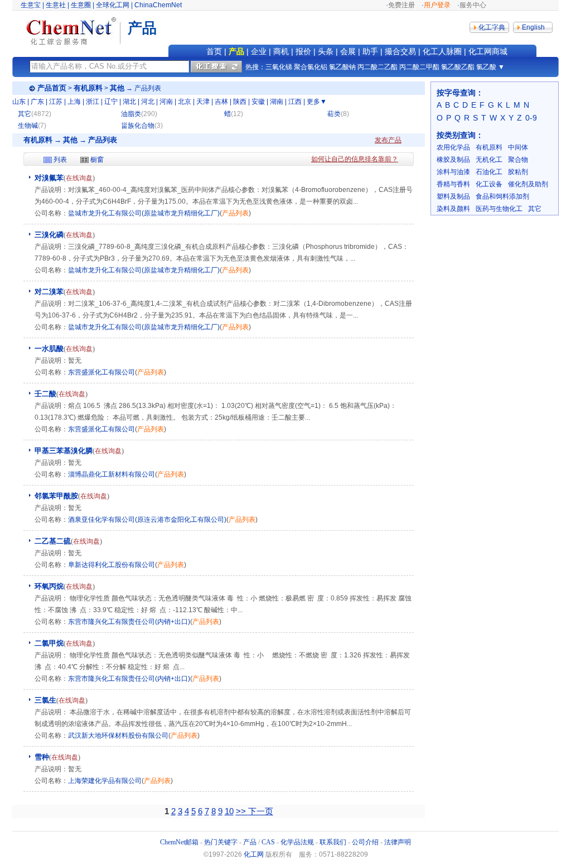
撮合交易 (400, 51)
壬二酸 (45, 394)
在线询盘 (79, 178)
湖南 (276, 101)
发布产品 (388, 140)
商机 (281, 51)
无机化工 (489, 160)
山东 (19, 101)
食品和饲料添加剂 (502, 196)
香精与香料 (453, 184)
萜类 (334, 114)
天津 (203, 101)
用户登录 (437, 5)
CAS (268, 842)
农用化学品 (453, 147)
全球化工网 (112, 5)
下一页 (260, 811)
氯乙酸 (486, 67)
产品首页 (51, 88)
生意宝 (31, 5)
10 (229, 811)
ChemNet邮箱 (179, 842)
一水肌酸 (49, 348)
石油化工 (489, 172)
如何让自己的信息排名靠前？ (354, 159)
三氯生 (45, 700)
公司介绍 (365, 842)
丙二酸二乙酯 (377, 67)
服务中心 (472, 5)
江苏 (55, 101)
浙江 (92, 101)
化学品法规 (297, 842)
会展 (348, 51)
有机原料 (88, 88)
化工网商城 (487, 51)
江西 (295, 101)
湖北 (129, 101)
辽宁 (111, 101)
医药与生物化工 (499, 209)
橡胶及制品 (453, 160)
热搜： (255, 67)
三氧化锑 (278, 67)
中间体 (518, 147)
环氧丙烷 (49, 586)
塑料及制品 (453, 196)
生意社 (56, 5)
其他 (117, 88)
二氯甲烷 (49, 643)
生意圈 (81, 5)
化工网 (254, 854)
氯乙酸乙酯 (458, 67)
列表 (60, 160)
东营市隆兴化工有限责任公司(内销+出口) (129, 622)
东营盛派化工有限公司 (101, 372)
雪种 (42, 757)
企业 (259, 51)
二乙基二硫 (53, 541)
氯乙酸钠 (342, 67)
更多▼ (317, 101)
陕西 (239, 101)
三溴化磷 (49, 234)
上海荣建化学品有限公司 (105, 781)
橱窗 (97, 160)
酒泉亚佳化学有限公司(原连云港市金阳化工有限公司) (147, 519)
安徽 (258, 101)
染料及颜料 (453, 209)
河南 (166, 101)
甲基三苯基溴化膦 (64, 450)
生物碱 (28, 125)
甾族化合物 (137, 125)
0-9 (531, 117)
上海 (74, 101)
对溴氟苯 (49, 178)
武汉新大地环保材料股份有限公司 (118, 735)
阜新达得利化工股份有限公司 (111, 565)
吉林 (221, 101)
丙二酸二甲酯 (419, 67)
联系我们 (333, 842)
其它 (24, 114)
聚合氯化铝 (310, 67)
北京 (184, 101)
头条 (325, 51)
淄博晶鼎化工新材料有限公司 (111, 474)
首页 (214, 51)
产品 (236, 51)
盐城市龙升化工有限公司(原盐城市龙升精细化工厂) (144, 213)
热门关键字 (221, 842)
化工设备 (489, 184)
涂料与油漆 (453, 172)
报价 (303, 51)
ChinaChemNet (158, 5)
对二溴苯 (49, 291)
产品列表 (235, 213)
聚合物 (518, 160)
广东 (37, 101)
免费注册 (401, 5)
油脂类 (131, 114)
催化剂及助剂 (528, 184)
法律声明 (397, 842)
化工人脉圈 (442, 51)
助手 (370, 51)
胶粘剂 (518, 172)
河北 (147, 101)
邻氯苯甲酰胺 (56, 496)
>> (242, 811)
